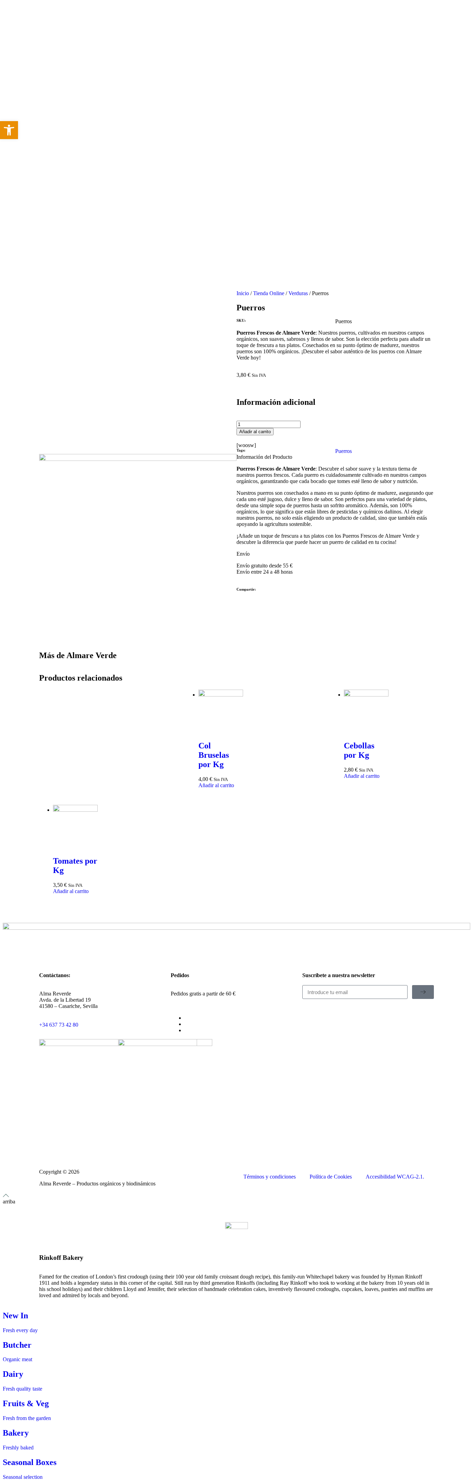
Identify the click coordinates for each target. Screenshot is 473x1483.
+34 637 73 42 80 (58, 1025)
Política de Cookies (331, 1177)
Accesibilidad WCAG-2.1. (395, 1177)
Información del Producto (264, 457)
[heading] (335, 505)
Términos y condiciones (269, 1177)
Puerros (343, 451)
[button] (335, 457)
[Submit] (423, 992)
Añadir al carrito (255, 431)
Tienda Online (268, 293)
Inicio (243, 293)
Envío (243, 554)
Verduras (298, 293)
